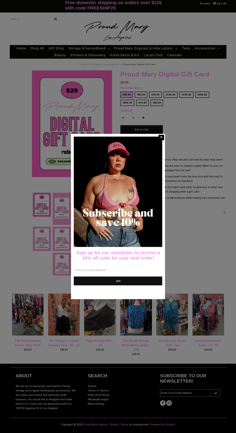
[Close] (161, 137)
